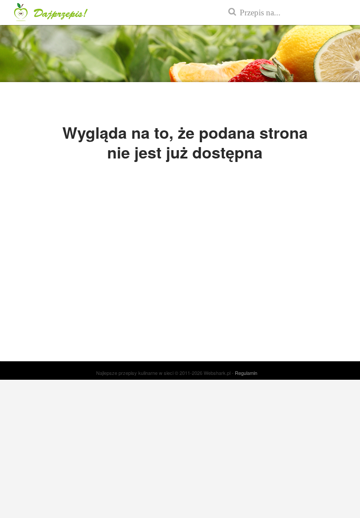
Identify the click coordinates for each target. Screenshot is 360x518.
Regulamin (246, 372)
